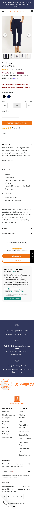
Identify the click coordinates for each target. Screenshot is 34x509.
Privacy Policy (24, 431)
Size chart (28, 101)
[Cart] (31, 11)
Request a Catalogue (6, 432)
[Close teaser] (14, 506)
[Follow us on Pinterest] (17, 496)
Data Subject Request (23, 443)
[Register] (29, 471)
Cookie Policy (24, 435)
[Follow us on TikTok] (21, 496)
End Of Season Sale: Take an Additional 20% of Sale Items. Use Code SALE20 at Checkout (17, 4)
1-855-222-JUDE (10, 217)
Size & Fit (5, 228)
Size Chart (6, 427)
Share (4, 133)
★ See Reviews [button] (32, 256)
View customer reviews (12, 298)
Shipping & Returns (8, 233)
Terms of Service (25, 439)
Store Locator (7, 437)
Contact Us (6, 411)
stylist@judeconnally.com (11, 220)
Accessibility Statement (23, 426)
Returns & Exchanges (6, 422)
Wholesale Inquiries (22, 416)
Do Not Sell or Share (24, 450)
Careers (21, 411)
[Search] (7, 11)
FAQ (20, 421)
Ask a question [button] (17, 261)
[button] (7, 69)
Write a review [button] (17, 256)
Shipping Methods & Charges (8, 416)
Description (6, 144)
